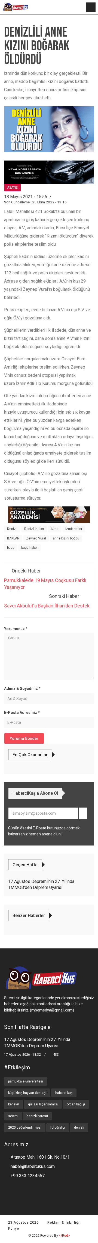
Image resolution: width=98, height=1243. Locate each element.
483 (55, 1055)
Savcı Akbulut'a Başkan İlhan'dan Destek (47, 606)
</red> (64, 1236)
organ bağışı (76, 1104)
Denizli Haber (34, 529)
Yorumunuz (15, 629)
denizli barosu (37, 1116)
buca (10, 548)
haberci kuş (63, 1093)
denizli (79, 1127)
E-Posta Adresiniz (22, 712)
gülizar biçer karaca (43, 1104)
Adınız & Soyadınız (22, 688)
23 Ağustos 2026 (23, 1222)
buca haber (29, 548)
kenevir (13, 1104)
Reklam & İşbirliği (62, 1222)
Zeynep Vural (36, 538)
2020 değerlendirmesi (24, 1127)
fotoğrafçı (57, 1127)
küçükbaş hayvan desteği (27, 1093)
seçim (13, 1116)
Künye (13, 1228)
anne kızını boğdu (66, 538)
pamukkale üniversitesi (25, 1081)
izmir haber (73, 529)
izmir (55, 529)
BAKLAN (13, 538)
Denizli (12, 529)
